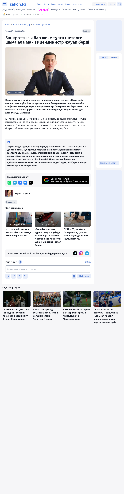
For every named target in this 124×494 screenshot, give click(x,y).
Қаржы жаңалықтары (42, 24)
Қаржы (53, 4)
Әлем (46, 4)
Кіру (89, 262)
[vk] (25, 182)
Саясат (39, 4)
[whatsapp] (9, 182)
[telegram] (15, 182)
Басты (7, 24)
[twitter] (31, 182)
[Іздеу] (119, 4)
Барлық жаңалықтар (21, 24)
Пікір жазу (84, 276)
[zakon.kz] (18, 4)
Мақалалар (77, 4)
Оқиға (60, 4)
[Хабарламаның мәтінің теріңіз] (48, 268)
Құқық (68, 4)
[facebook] (20, 182)
